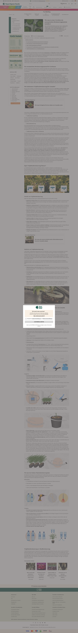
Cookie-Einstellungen (36, 318)
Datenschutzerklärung (47, 318)
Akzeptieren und (39, 318)
